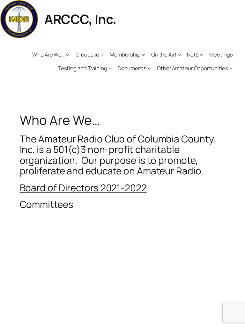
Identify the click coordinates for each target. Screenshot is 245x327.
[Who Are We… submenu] (67, 54)
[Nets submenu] (201, 54)
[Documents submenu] (149, 68)
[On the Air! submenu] (179, 54)
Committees (46, 204)
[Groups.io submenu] (102, 54)
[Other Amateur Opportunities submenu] (231, 68)
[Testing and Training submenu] (110, 68)
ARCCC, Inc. (80, 19)
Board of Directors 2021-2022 (83, 187)
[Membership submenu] (143, 54)
